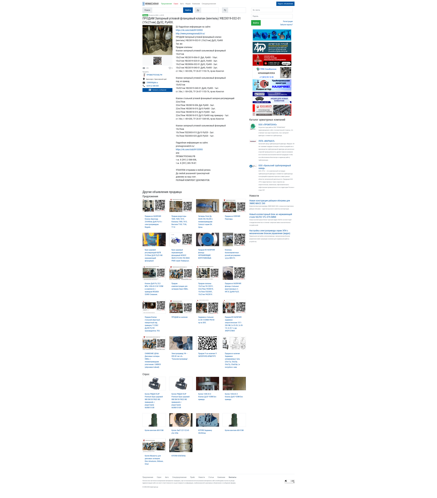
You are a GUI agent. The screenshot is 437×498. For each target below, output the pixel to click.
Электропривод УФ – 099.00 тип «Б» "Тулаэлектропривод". (179, 356)
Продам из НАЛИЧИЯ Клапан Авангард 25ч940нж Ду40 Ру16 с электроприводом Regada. (153, 221)
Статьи (211, 477)
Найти (188, 10)
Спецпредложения (209, 4)
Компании (196, 4)
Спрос (176, 4)
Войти (256, 22)
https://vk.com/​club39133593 (189, 149)
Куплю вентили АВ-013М (154, 430)
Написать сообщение (157, 90)
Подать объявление (285, 4)
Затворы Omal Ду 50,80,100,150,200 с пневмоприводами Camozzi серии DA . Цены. (205, 221)
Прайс (192, 477)
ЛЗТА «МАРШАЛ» (266, 141)
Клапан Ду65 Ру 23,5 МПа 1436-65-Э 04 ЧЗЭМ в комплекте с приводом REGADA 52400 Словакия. (154, 288)
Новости (254, 195)
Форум (188, 4)
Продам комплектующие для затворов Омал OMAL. (179, 286)
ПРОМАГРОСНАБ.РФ (154, 75)
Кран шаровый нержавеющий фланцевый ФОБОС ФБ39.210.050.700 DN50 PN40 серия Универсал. (180, 255)
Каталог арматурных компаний (267, 119)
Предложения (166, 4)
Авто (182, 4)
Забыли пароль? (286, 25)
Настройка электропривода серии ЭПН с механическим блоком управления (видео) (269, 232)
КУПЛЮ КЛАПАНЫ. (178, 456)
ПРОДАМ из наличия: (179, 317)
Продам (145, 15)
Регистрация (288, 21)
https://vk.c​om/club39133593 (189, 30)
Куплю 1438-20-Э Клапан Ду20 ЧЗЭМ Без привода (207, 396)
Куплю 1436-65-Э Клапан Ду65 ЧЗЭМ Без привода (234, 396)
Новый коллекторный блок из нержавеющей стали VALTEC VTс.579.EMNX (270, 215)
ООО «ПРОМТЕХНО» (267, 124)
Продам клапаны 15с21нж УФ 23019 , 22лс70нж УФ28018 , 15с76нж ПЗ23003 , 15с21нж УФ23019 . (206, 288)
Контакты (232, 477)
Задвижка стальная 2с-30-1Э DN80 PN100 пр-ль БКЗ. (206, 320)
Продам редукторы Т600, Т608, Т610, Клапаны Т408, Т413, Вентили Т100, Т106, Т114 (179, 221)
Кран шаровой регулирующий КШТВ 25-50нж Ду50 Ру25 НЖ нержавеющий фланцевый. (154, 255)
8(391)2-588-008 (153, 86)
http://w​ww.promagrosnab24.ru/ (190, 33)
